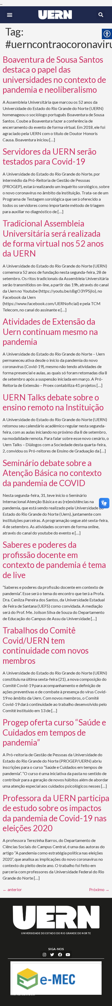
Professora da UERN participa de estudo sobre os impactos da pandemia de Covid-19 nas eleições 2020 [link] (56, 813)
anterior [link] (12, 889)
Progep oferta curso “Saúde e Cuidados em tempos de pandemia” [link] (54, 732)
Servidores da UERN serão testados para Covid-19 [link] (49, 156)
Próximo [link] (99, 889)
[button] (9, 14)
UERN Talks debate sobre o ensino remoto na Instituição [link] (53, 402)
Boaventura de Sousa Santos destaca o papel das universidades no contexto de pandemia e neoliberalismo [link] (54, 74)
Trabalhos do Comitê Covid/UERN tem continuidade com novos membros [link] (46, 645)
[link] (55, 14)
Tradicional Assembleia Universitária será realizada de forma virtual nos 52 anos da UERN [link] (53, 238)
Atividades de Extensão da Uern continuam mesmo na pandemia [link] (50, 331)
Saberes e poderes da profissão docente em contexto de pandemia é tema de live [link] (54, 559)
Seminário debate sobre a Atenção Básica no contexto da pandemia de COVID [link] (52, 473)
